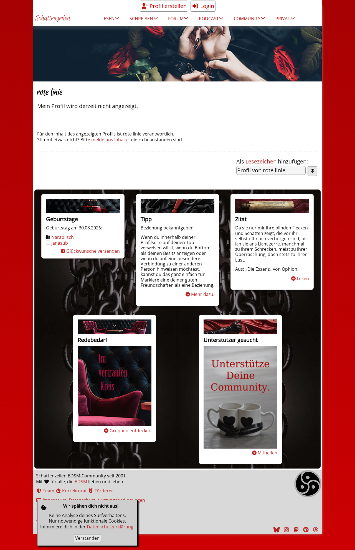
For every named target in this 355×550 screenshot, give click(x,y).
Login (206, 6)
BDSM (81, 482)
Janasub (59, 243)
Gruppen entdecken (130, 431)
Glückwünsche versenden (93, 251)
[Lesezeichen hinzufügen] (312, 171)
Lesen (303, 278)
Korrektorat (74, 491)
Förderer (103, 491)
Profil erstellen (167, 6)
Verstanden (87, 538)
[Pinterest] (305, 529)
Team (48, 491)
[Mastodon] (295, 529)
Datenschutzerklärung (110, 527)
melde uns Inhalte (110, 140)
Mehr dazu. (202, 294)
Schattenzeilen (52, 18)
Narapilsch (62, 237)
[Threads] (315, 529)
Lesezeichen (261, 161)
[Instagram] (286, 529)
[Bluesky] (276, 529)
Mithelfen (267, 453)
